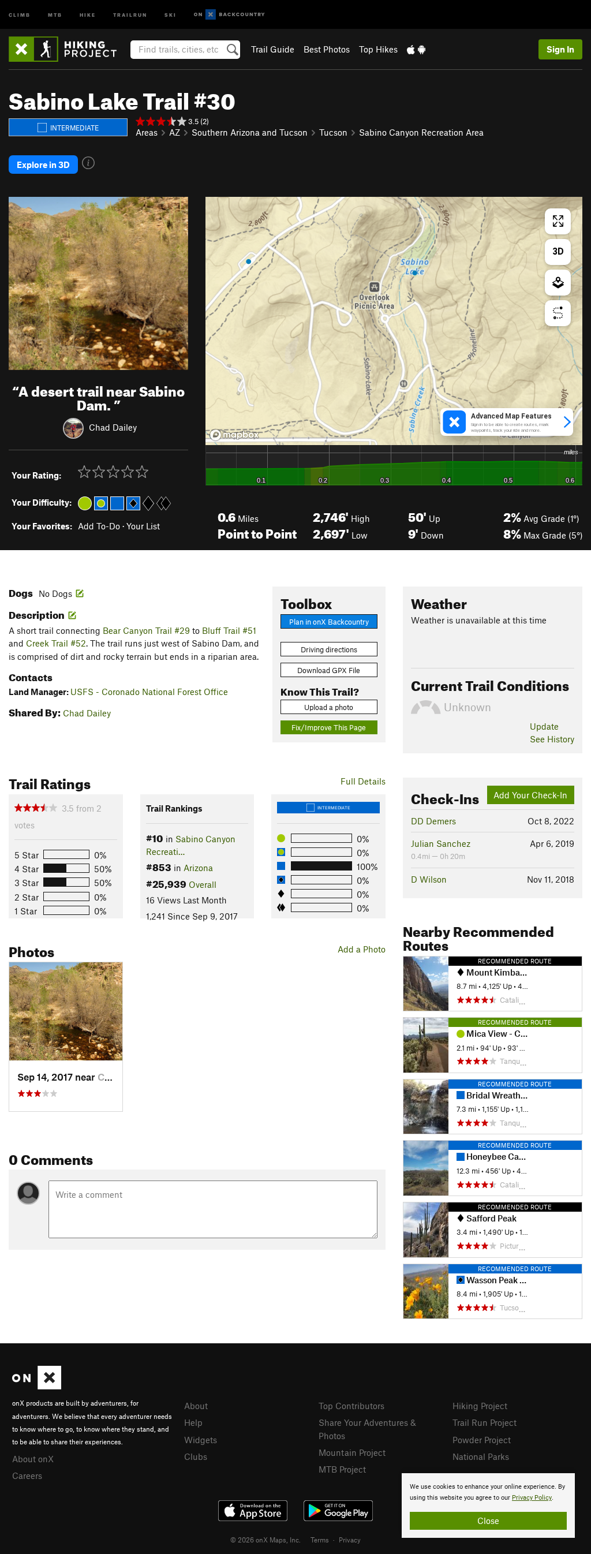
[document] (488, 1505)
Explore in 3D (43, 164)
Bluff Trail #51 (229, 630)
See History (552, 739)
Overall (202, 884)
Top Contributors (351, 1405)
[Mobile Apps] (416, 49)
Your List (143, 526)
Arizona (198, 867)
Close (488, 1520)
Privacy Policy (532, 1497)
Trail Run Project (484, 1422)
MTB (55, 14)
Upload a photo (328, 707)
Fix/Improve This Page (328, 727)
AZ (174, 132)
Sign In (560, 49)
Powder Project (481, 1440)
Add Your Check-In (530, 795)
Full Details (363, 781)
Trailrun (130, 14)
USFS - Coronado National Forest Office (149, 691)
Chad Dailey (113, 427)
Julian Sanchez (440, 843)
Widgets (200, 1440)
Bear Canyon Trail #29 (146, 630)
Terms (320, 1540)
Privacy (350, 1540)
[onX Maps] (36, 1386)
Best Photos (327, 49)
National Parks (480, 1456)
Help (193, 1422)
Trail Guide (272, 49)
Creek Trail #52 (56, 643)
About (196, 1405)
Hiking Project (479, 1405)
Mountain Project (352, 1452)
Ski (170, 14)
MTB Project (342, 1469)
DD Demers (433, 821)
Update (544, 726)
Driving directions (329, 649)
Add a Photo (362, 949)
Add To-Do (99, 526)
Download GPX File (328, 670)
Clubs (195, 1456)
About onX (33, 1459)
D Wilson (429, 879)
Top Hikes (378, 49)
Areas (147, 132)
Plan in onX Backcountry (329, 621)
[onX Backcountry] (229, 15)
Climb (20, 14)
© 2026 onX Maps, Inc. (265, 1540)
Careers (27, 1475)
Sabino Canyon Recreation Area (421, 132)
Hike (88, 14)
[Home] (68, 49)
